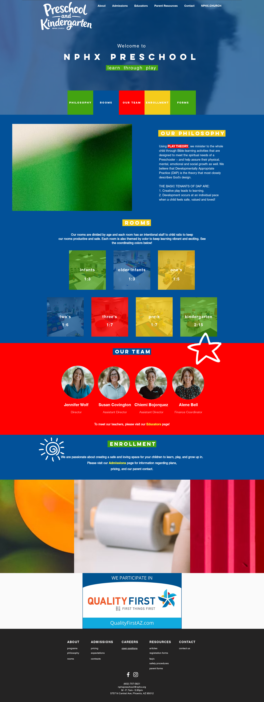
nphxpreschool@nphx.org (132, 686)
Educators (153, 424)
